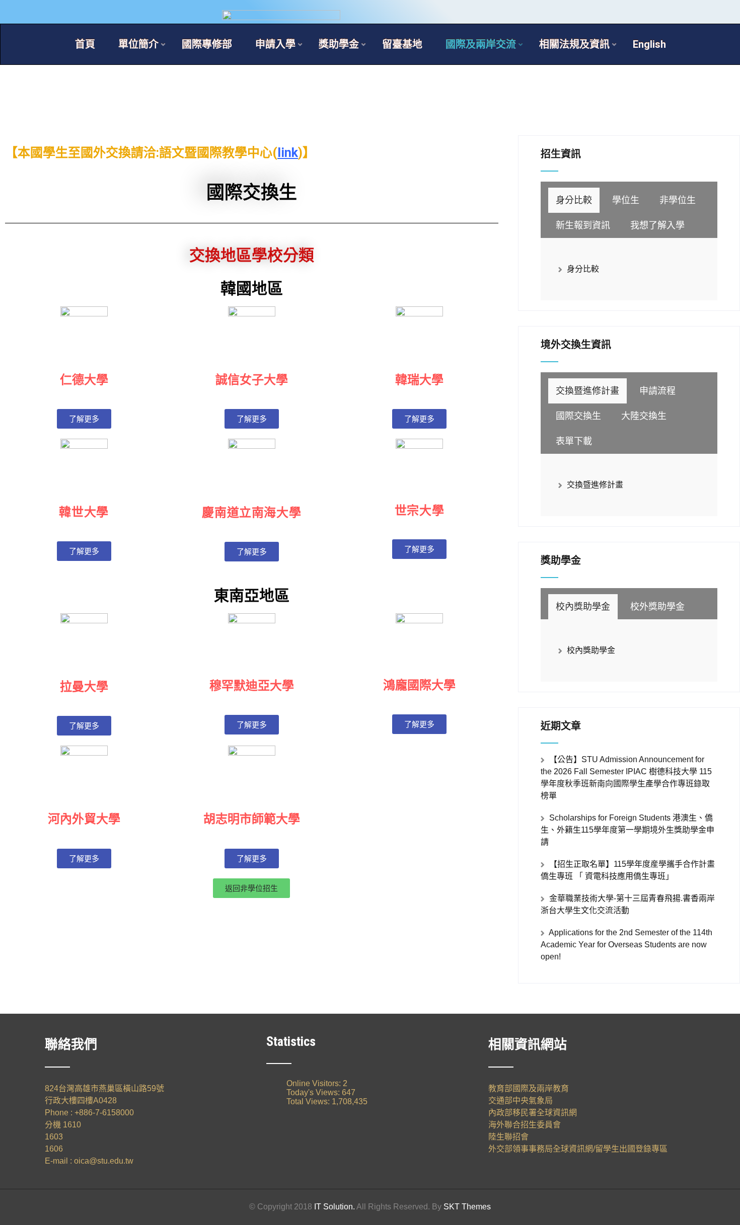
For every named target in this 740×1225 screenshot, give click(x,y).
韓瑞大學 (419, 380)
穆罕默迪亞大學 (251, 686)
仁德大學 (84, 380)
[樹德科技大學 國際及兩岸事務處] (370, 4)
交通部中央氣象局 (520, 1100)
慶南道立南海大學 (251, 513)
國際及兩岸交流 (481, 44)
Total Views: (309, 1101)
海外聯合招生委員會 (524, 1124)
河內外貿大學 (84, 819)
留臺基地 (402, 44)
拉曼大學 (84, 687)
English (649, 44)
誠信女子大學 (251, 380)
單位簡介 (138, 44)
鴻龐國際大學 (419, 685)
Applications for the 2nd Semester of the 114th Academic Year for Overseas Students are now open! (626, 944)
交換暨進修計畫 (595, 484)
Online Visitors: (314, 1083)
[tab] (574, 200)
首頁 (85, 44)
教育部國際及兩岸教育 (528, 1088)
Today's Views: (314, 1092)
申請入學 (275, 44)
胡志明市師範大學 (251, 819)
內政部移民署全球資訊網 (532, 1112)
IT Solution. (334, 1206)
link (287, 152)
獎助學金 (339, 44)
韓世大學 (83, 512)
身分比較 (583, 269)
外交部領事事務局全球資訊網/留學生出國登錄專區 (578, 1149)
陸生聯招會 (508, 1136)
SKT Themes (467, 1206)
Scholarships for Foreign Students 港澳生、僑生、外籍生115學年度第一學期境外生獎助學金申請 (627, 829)
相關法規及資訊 (574, 44)
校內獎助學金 (591, 650)
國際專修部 (207, 44)
